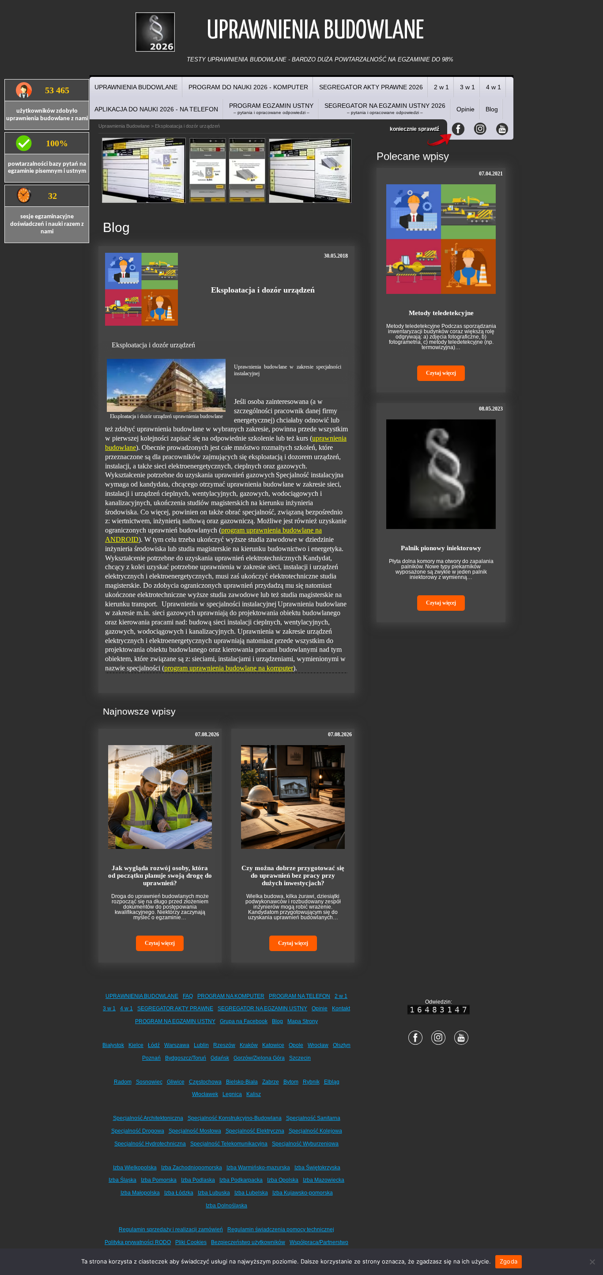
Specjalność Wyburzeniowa (305, 1144)
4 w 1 (493, 87)
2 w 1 (441, 87)
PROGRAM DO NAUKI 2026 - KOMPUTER (248, 87)
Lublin (201, 1045)
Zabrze (270, 1082)
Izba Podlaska (198, 1180)
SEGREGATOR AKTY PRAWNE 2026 (371, 87)
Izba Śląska (122, 1180)
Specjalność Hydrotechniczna (150, 1144)
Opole (296, 1045)
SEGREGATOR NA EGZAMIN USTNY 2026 (384, 108)
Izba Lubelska (251, 1193)
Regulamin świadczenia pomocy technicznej (280, 1229)
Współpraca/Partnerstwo (319, 1242)
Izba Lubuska (214, 1193)
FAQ (188, 996)
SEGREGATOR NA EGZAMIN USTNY (262, 1008)
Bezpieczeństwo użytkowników (248, 1242)
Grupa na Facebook (244, 1021)
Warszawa (176, 1045)
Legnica (232, 1094)
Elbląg (331, 1082)
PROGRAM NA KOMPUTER (230, 996)
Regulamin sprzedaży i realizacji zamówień (171, 1229)
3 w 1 (467, 87)
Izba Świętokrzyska (317, 1168)
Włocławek (205, 1094)
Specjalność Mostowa (195, 1131)
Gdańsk (220, 1058)
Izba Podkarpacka (241, 1180)
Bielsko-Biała (242, 1082)
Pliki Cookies (191, 1242)
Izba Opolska (282, 1180)
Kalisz (253, 1094)
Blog (492, 109)
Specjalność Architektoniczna (148, 1118)
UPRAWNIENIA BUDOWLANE (135, 87)
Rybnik (311, 1082)
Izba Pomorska (159, 1180)
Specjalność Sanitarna (313, 1118)
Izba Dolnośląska (226, 1206)
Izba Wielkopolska (135, 1168)
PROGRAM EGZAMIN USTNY (271, 108)
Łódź (154, 1045)
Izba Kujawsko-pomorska (302, 1193)
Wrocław (318, 1045)
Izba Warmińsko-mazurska (258, 1168)
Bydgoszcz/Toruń (185, 1058)
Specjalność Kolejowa (315, 1131)
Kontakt (341, 1008)
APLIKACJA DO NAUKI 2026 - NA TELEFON (156, 109)
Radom (123, 1082)
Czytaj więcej (160, 943)
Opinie (465, 109)
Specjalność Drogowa (137, 1131)
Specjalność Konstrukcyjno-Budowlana (235, 1118)
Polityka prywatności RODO (138, 1242)
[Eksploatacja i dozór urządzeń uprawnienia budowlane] (166, 385)
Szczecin (300, 1058)
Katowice (273, 1045)
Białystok (113, 1045)
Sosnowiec (149, 1082)
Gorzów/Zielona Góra (259, 1058)
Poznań (151, 1058)
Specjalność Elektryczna (255, 1131)
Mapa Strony (302, 1021)
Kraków (249, 1045)
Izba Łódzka (178, 1193)
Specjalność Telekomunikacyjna (229, 1144)
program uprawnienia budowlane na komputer (228, 668)
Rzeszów (224, 1045)
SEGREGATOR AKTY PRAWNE (175, 1008)
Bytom (290, 1082)
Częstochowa (205, 1082)
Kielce (135, 1045)
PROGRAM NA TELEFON (299, 996)
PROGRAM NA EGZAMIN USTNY (175, 1021)
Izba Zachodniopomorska (191, 1168)
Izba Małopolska (140, 1193)
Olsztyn (341, 1045)
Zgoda (508, 1261)
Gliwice (176, 1082)
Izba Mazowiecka (323, 1180)
